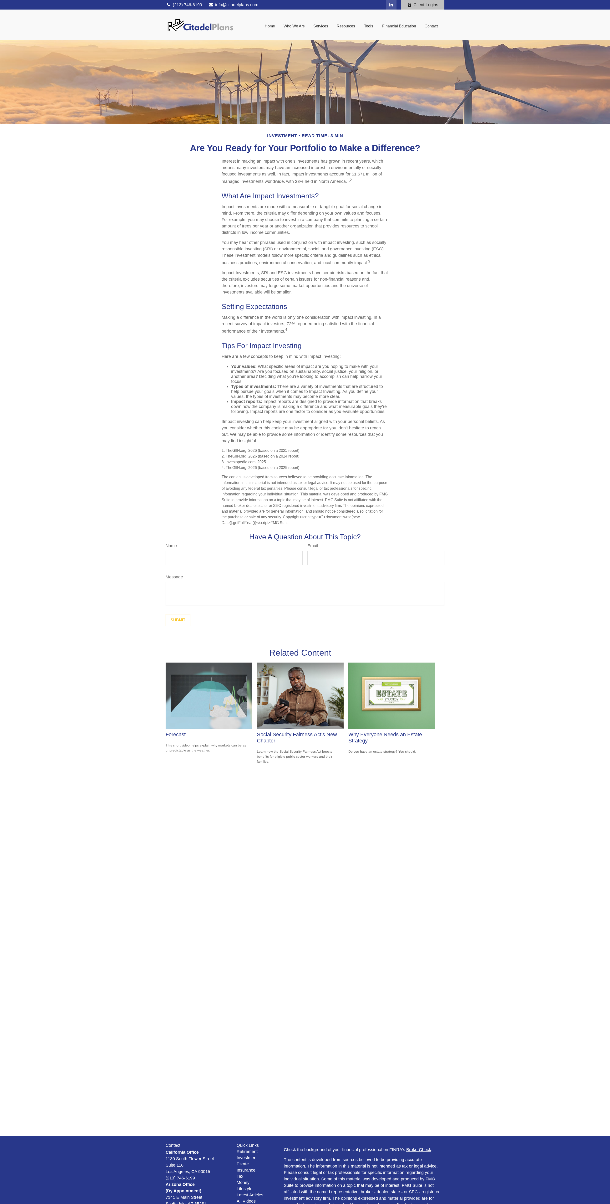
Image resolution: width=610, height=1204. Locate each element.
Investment (247, 1157)
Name (171, 545)
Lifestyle (244, 1188)
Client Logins (425, 4)
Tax (240, 1176)
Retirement (247, 1151)
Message (174, 577)
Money (243, 1182)
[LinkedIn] (391, 5)
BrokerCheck (418, 1149)
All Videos (246, 1201)
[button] (270, 26)
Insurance (246, 1170)
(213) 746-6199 (187, 4)
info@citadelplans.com (236, 4)
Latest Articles (250, 1195)
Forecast (176, 734)
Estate (243, 1164)
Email (312, 545)
